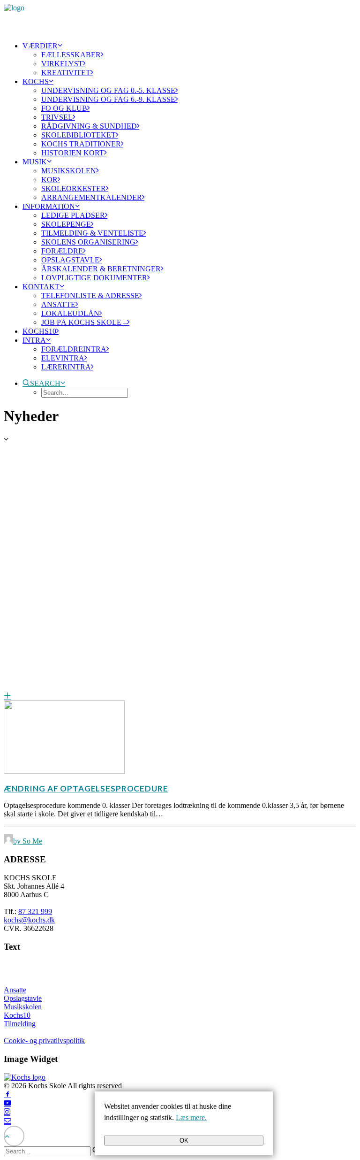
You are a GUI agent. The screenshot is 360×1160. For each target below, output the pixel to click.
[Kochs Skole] (180, 19)
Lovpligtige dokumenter (94, 278)
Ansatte (58, 304)
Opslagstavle (70, 260)
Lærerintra (66, 367)
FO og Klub (64, 108)
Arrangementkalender (91, 197)
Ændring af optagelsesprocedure (86, 788)
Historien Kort (72, 153)
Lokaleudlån (70, 313)
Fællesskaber (71, 55)
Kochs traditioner (81, 144)
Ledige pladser (73, 215)
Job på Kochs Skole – (84, 322)
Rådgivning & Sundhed (89, 126)
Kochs (35, 81)
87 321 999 (35, 911)
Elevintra (62, 358)
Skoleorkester (73, 188)
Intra (34, 340)
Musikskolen (68, 171)
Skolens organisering (88, 242)
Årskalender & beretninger (101, 269)
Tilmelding (20, 1024)
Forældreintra (73, 349)
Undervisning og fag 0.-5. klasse (108, 90)
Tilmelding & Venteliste (92, 233)
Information (48, 206)
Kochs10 (39, 331)
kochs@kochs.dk (29, 920)
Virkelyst (62, 64)
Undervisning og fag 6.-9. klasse (108, 99)
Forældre (62, 251)
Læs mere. (191, 1118)
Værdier (40, 46)
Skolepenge (66, 224)
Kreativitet (65, 73)
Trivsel (57, 117)
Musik (34, 162)
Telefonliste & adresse (90, 296)
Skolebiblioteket (78, 135)
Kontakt (41, 287)
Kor (49, 180)
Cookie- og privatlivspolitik (44, 1041)
